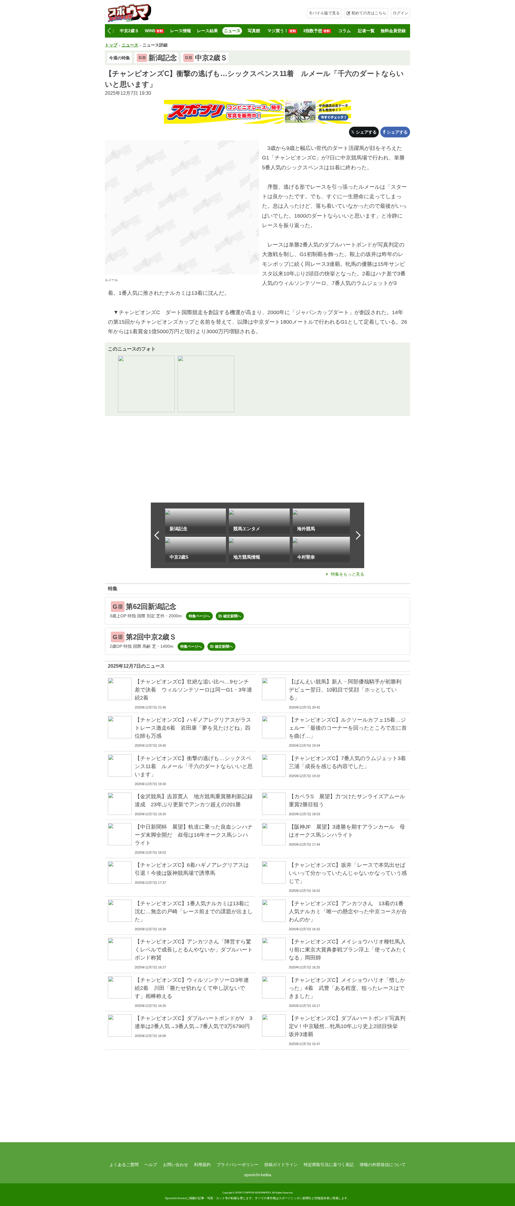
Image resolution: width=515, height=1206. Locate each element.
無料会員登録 (393, 30)
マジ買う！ (281, 30)
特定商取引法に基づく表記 (329, 1164)
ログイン (400, 13)
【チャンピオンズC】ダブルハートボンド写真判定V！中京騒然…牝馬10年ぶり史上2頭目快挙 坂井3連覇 (347, 1026)
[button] (109, 31)
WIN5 (154, 30)
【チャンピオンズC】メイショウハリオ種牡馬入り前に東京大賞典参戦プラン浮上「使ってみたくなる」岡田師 (348, 950)
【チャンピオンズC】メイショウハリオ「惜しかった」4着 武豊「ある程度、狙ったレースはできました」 (347, 988)
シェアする (366, 132)
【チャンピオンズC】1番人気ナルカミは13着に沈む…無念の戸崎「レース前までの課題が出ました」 (194, 911)
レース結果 (207, 30)
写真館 (254, 30)
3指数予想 (316, 30)
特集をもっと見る (347, 574)
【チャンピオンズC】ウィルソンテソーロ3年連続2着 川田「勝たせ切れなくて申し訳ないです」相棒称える (192, 988)
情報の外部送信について (383, 1164)
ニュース (232, 30)
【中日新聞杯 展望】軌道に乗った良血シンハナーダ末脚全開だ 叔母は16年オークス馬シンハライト (194, 835)
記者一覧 (366, 30)
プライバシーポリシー (237, 1164)
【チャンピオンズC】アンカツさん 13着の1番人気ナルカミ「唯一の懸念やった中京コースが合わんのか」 (348, 911)
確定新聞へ (232, 616)
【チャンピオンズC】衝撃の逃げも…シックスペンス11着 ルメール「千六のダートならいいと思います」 (194, 766)
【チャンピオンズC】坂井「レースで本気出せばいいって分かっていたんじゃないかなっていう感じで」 (348, 873)
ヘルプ (151, 1164)
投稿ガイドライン (281, 1164)
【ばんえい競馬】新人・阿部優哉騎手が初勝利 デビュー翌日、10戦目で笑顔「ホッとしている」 (348, 690)
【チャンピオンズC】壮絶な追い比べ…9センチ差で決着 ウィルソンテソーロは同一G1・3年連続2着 (193, 690)
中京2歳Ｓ (129, 30)
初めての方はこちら (368, 13)
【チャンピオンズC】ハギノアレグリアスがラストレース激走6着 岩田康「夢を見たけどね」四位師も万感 (193, 728)
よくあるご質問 (124, 1164)
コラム (344, 30)
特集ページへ (199, 616)
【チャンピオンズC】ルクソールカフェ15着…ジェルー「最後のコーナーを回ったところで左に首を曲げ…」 (348, 728)
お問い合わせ (175, 1164)
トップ (111, 45)
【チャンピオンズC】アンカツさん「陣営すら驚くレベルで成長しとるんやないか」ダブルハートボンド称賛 (194, 950)
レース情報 (180, 30)
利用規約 (202, 1164)
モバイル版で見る (324, 13)
